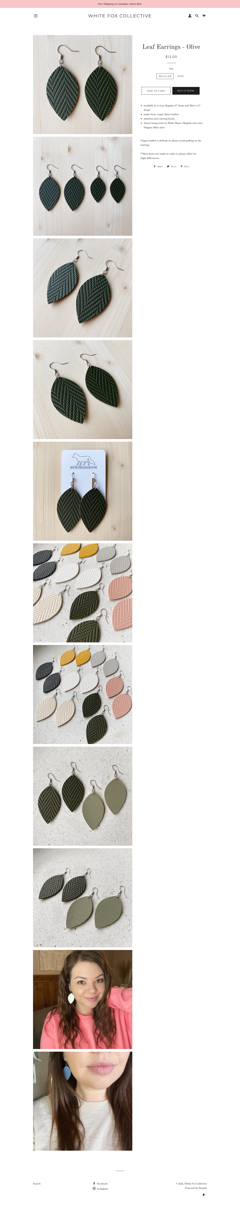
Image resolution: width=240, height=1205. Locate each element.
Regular (165, 76)
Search (37, 1183)
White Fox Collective (120, 15)
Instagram (102, 1188)
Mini (181, 76)
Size (171, 68)
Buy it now (186, 90)
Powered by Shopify (196, 1188)
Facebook (101, 1183)
